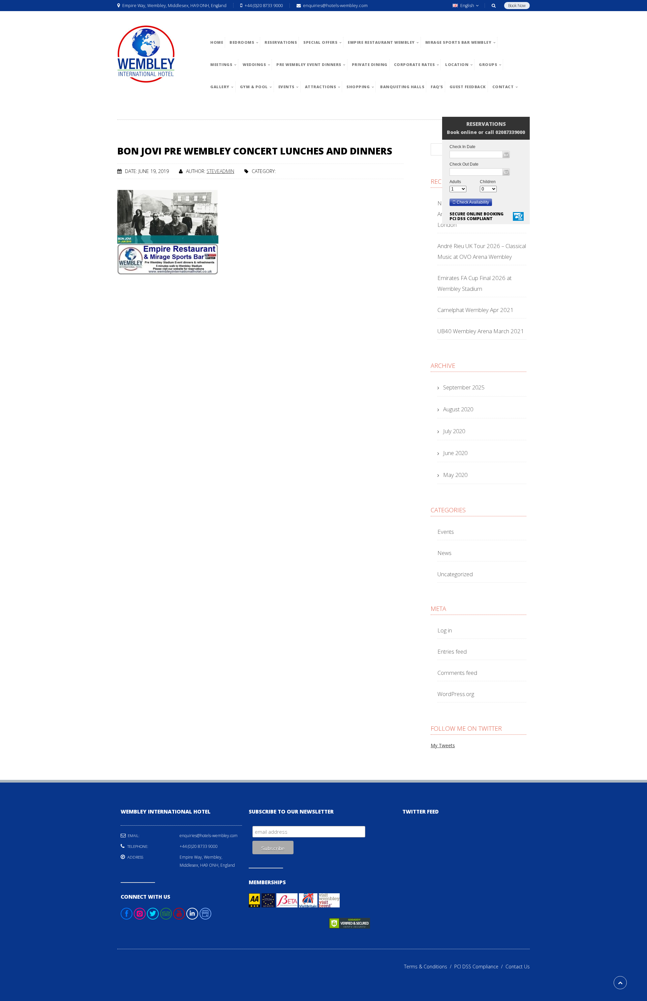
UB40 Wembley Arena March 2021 (480, 331)
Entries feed (452, 651)
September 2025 (463, 387)
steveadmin (220, 171)
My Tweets (443, 745)
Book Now (517, 5)
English (467, 5)
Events (445, 532)
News (444, 553)
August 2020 (458, 409)
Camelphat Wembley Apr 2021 (475, 310)
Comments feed (457, 673)
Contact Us (517, 966)
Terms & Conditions (429, 966)
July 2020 (454, 431)
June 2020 (455, 453)
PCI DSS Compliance (479, 966)
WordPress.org (455, 694)
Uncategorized (455, 574)
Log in (444, 630)
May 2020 (455, 475)
